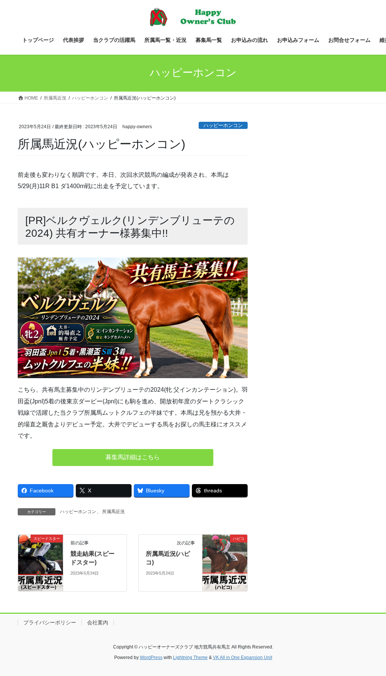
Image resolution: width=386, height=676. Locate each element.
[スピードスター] (40, 562)
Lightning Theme (190, 657)
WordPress (151, 657)
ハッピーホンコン (223, 125)
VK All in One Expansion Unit (242, 657)
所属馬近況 (113, 511)
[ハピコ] (224, 562)
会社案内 (97, 622)
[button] (132, 457)
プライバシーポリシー (49, 622)
